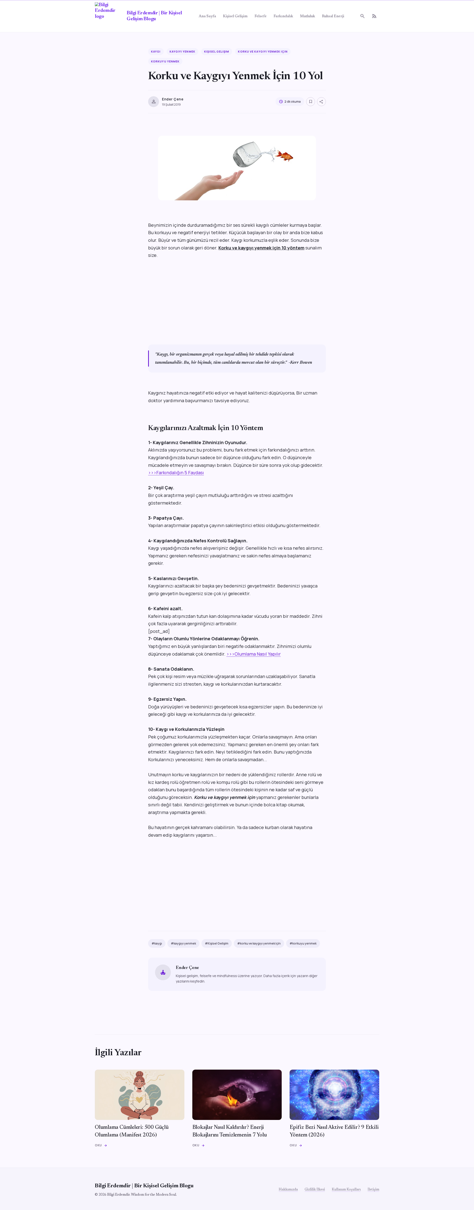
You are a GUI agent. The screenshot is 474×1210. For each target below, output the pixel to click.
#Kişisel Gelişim (216, 943)
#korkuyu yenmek (303, 943)
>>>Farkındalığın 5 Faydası (176, 472)
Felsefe (261, 16)
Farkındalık (283, 16)
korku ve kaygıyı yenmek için (263, 51)
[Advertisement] (237, 301)
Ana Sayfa (207, 16)
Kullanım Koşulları (346, 1189)
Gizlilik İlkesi (315, 1189)
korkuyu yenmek (165, 61)
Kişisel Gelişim (235, 16)
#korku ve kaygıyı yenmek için (259, 943)
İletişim (373, 1189)
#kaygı (157, 943)
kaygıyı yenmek (182, 51)
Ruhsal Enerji (333, 16)
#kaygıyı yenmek (183, 943)
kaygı (156, 51)
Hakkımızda (288, 1189)
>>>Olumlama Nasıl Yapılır (253, 654)
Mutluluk (307, 16)
